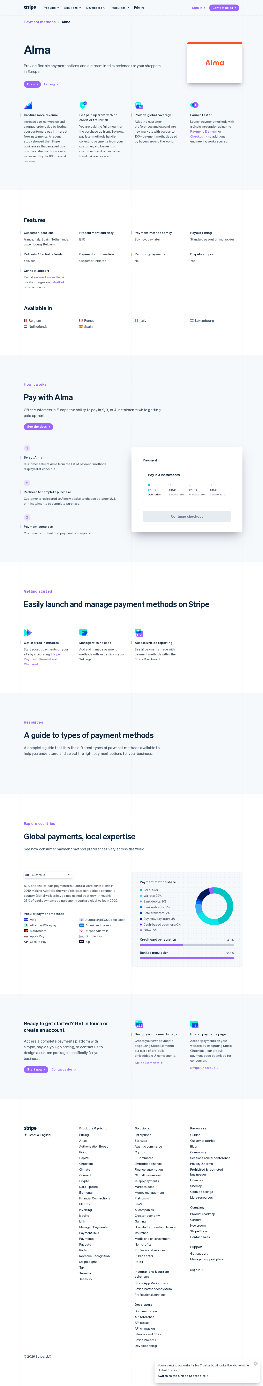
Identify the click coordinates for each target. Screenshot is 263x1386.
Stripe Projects (145, 1340)
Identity (84, 1204)
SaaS (138, 1204)
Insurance (142, 1233)
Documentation (146, 1311)
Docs (31, 84)
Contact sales (222, 8)
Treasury (85, 1279)
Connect (85, 1175)
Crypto (84, 1181)
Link (82, 1221)
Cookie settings (201, 1192)
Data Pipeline (88, 1187)
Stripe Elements (147, 1063)
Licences (196, 1180)
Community (198, 1152)
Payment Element (204, 131)
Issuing (84, 1215)
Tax (82, 1267)
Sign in (197, 8)
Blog (193, 1146)
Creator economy (147, 1215)
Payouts (85, 1244)
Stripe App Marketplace (151, 1283)
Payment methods (40, 21)
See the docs (37, 426)
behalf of (58, 282)
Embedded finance (148, 1164)
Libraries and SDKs (148, 1334)
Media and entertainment (153, 1239)
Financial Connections (94, 1198)
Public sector (144, 1256)
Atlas (83, 1140)
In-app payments (147, 1181)
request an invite (47, 277)
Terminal (85, 1273)
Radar (83, 1250)
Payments (86, 1239)
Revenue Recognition (94, 1256)
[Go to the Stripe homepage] (28, 1128)
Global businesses (148, 1175)
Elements (86, 1192)
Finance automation (149, 1169)
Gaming (140, 1221)
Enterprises (143, 1135)
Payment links (89, 1233)
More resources (201, 1197)
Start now (34, 1069)
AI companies (144, 1210)
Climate (84, 1169)
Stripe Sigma (88, 1262)
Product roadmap (202, 1214)
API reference (145, 1317)
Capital (84, 1158)
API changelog (145, 1328)
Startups (141, 1140)
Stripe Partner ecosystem (153, 1289)
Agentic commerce (148, 1146)
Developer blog (146, 1346)
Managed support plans (207, 1259)
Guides (195, 1135)
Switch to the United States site (182, 1376)
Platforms (142, 1198)
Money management (149, 1192)
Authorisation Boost (93, 1146)
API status (142, 1323)
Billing (83, 1152)
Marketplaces (144, 1187)
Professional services (150, 1250)
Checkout (197, 136)
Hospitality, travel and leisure (155, 1227)
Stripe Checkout (202, 1068)
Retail (139, 1262)
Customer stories (202, 1140)
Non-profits (143, 1244)
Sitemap (196, 1186)
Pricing (139, 7)
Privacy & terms (201, 1164)
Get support (199, 1253)
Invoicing (85, 1210)
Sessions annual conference (210, 1158)
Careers (196, 1220)
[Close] (255, 1364)
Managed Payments (93, 1227)
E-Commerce (144, 1158)
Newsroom (198, 1225)
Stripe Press (199, 1231)
